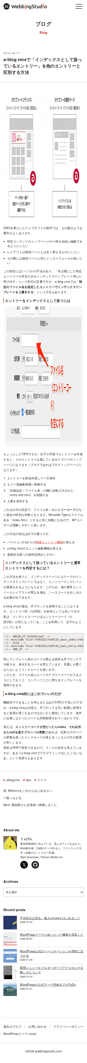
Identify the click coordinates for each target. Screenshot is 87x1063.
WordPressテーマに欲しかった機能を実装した (51, 934)
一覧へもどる (12, 798)
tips (28, 780)
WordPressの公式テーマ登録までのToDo (48, 984)
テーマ (41, 780)
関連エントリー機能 (49, 542)
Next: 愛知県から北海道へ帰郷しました (30, 805)
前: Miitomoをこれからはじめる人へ (27, 791)
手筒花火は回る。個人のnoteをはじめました (50, 918)
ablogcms (13, 780)
